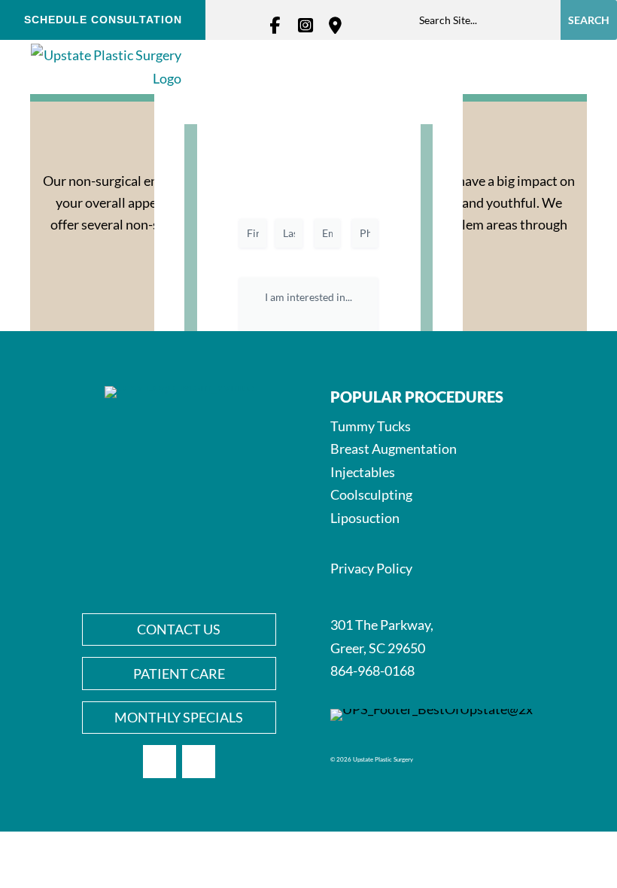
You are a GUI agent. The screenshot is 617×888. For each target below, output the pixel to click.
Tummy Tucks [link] (370, 426)
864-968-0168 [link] (372, 670)
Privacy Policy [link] (371, 568)
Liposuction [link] (365, 517)
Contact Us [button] (178, 629)
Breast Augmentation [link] (393, 448)
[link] (278, 25)
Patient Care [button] (179, 673)
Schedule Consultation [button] (103, 20)
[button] (567, 67)
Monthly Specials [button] (178, 717)
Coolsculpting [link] (371, 494)
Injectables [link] (362, 472)
